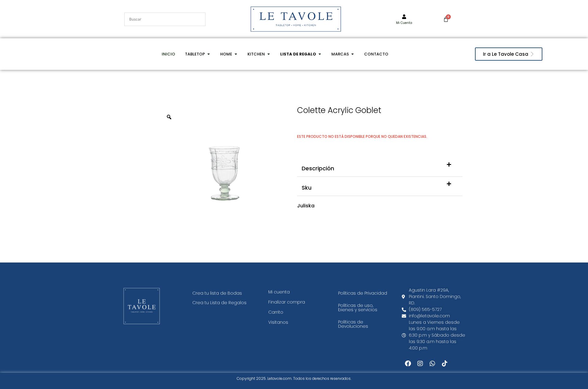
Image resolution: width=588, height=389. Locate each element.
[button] (379, 167)
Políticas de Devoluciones (353, 324)
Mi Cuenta (404, 23)
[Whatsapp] (432, 363)
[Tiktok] (445, 363)
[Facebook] (408, 363)
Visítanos (278, 322)
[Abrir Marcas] (352, 54)
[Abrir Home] (236, 54)
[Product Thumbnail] (272, 119)
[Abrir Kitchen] (268, 54)
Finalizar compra (286, 302)
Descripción (318, 168)
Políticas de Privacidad (362, 293)
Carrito (275, 312)
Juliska (306, 205)
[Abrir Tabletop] (208, 54)
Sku (306, 187)
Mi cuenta (279, 292)
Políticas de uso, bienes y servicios (357, 307)
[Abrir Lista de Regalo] (320, 54)
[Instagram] (420, 363)
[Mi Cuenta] (404, 16)
